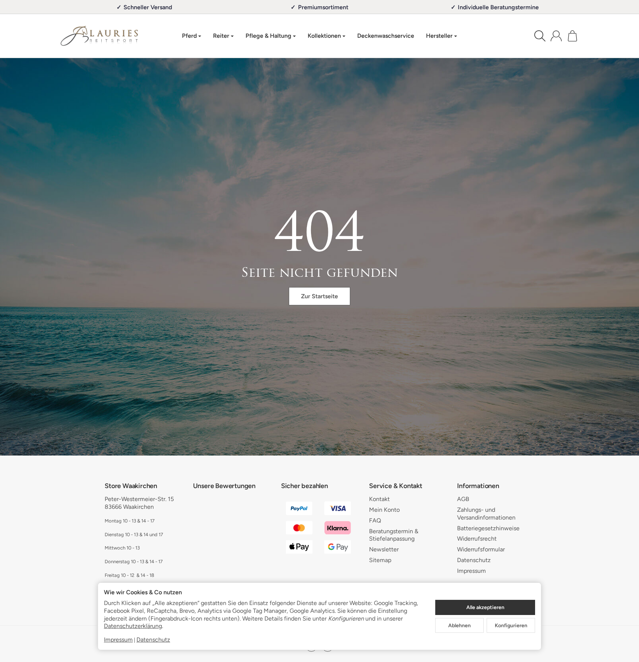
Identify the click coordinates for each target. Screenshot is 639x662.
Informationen (478, 486)
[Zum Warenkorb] (572, 36)
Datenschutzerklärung (133, 625)
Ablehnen (459, 625)
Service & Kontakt (395, 486)
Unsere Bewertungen (224, 486)
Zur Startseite (319, 296)
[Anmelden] (556, 36)
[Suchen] (540, 36)
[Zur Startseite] (99, 36)
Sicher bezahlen (304, 486)
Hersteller (439, 35)
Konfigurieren (511, 625)
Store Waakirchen (131, 486)
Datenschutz (153, 639)
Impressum (118, 639)
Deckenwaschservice (385, 35)
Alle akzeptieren (485, 607)
